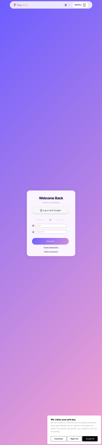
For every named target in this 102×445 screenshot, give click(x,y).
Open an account (51, 252)
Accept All (90, 439)
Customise (58, 439)
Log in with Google (52, 210)
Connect (50, 241)
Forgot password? (51, 247)
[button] (21, 5)
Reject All (74, 439)
